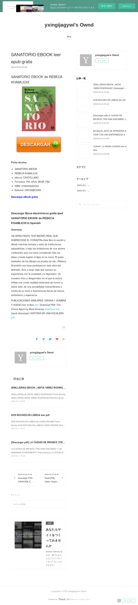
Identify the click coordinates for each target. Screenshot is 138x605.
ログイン (127, 6)
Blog (69, 36)
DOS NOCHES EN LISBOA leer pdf (30, 415)
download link (52, 309)
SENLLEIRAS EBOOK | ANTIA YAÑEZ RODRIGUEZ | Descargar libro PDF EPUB (55, 387)
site (36, 304)
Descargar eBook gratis (24, 196)
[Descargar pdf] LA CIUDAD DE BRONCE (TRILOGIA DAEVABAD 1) (49, 442)
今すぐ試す (106, 5)
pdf (12, 317)
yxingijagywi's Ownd (69, 25)
